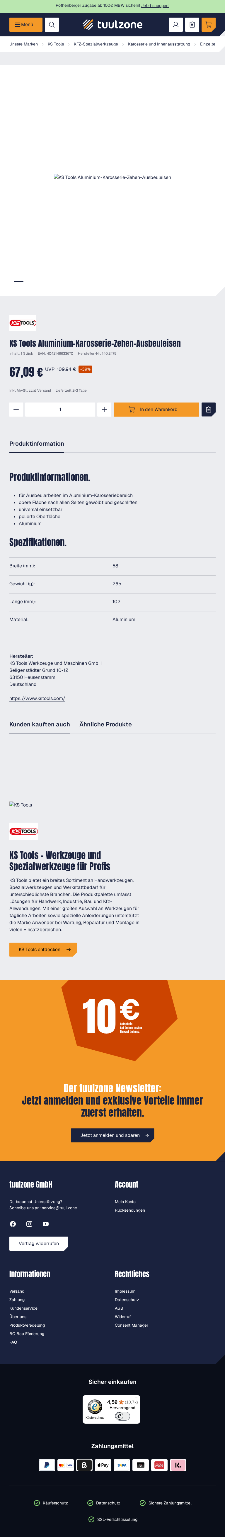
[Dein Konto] (176, 25)
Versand (44, 390)
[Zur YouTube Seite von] (45, 1225)
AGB (119, 1308)
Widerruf (123, 1316)
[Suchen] (52, 25)
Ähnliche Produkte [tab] (105, 724)
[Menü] (136, 1398)
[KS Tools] (22, 323)
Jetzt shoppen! (155, 5)
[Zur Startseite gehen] (112, 24)
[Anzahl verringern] (16, 410)
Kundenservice (23, 1308)
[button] (112, 177)
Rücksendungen (130, 1210)
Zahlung (17, 1299)
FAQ (13, 1342)
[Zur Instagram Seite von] (29, 1225)
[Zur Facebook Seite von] (12, 1225)
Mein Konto (125, 1201)
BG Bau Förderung (26, 1333)
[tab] (18, 281)
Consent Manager (131, 1325)
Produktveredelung (27, 1325)
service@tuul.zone (59, 1207)
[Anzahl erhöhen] (104, 410)
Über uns (17, 1316)
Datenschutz (127, 1299)
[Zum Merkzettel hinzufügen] (209, 410)
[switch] (122, 1416)
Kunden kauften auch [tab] (39, 724)
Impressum (125, 1291)
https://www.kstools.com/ (37, 698)
